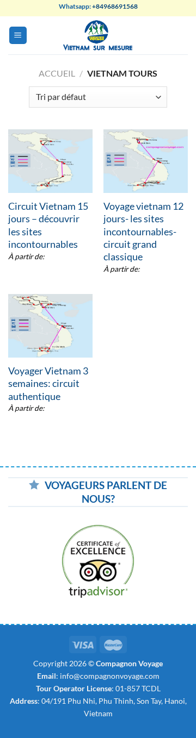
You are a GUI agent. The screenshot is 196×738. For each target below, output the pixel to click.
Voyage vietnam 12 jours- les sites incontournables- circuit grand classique (143, 231)
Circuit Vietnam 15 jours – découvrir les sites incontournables (48, 225)
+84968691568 (115, 6)
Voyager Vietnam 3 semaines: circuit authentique (48, 383)
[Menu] (18, 36)
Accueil (57, 73)
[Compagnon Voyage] (98, 35)
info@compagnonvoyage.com (110, 675)
